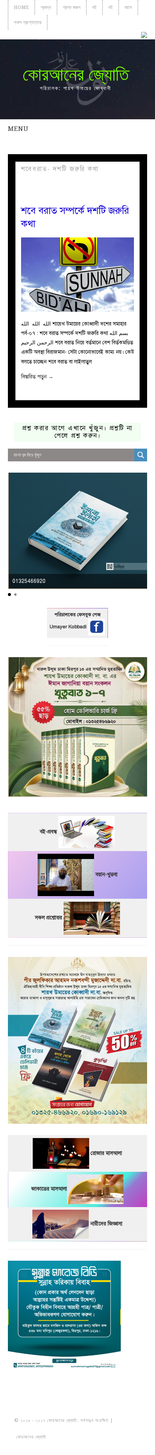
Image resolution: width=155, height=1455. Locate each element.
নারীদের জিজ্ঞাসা (106, 1224)
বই (94, 7)
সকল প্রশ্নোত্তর (27, 22)
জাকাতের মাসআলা (49, 1189)
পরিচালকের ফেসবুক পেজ (77, 615)
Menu (18, 128)
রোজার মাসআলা (106, 1153)
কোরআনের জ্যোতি (76, 74)
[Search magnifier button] (140, 455)
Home (21, 7)
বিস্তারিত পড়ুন (37, 377)
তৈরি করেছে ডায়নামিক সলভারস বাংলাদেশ (80, 1437)
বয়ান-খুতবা (106, 874)
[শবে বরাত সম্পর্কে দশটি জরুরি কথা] (77, 274)
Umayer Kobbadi (69, 627)
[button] (9, 594)
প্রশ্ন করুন (72, 7)
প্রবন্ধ (46, 7)
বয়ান (128, 7)
